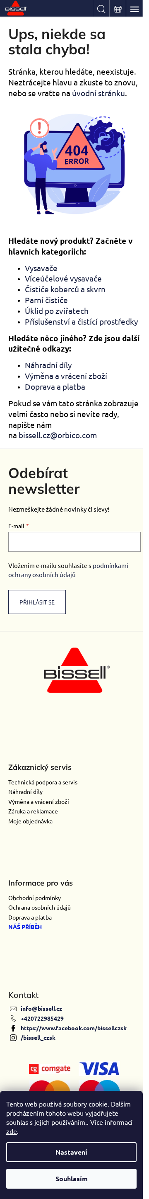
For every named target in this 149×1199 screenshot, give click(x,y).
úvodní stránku (98, 93)
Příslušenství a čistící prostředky (81, 321)
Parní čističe (46, 300)
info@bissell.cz (41, 1008)
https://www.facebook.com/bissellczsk (74, 1028)
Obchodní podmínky (34, 897)
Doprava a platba (55, 386)
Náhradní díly (48, 365)
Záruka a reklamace (33, 811)
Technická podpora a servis (42, 782)
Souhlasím (71, 1178)
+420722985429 (42, 1018)
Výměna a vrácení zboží (66, 376)
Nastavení (71, 1152)
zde (11, 1131)
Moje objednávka (30, 821)
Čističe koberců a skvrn (65, 289)
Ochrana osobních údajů (39, 907)
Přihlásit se (37, 602)
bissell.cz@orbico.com (58, 435)
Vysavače (41, 268)
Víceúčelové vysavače (63, 278)
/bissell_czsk (38, 1037)
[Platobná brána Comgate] (49, 1067)
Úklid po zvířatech (57, 311)
